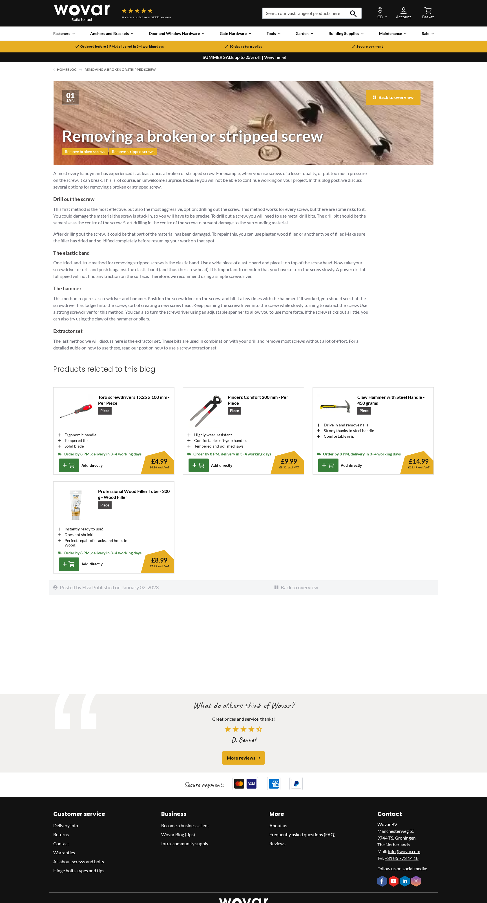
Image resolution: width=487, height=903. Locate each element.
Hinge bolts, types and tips (78, 870)
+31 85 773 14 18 (402, 858)
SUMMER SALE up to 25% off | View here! (245, 57)
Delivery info (65, 825)
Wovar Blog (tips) (178, 834)
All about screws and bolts (78, 861)
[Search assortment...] (354, 13)
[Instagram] (416, 881)
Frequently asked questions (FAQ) (302, 834)
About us (278, 825)
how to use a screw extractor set (185, 347)
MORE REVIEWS (241, 757)
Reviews (277, 843)
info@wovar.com (404, 851)
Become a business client (185, 825)
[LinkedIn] (405, 881)
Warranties (64, 852)
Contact (61, 843)
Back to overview (299, 587)
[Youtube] (394, 881)
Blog (72, 69)
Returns (61, 834)
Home (62, 69)
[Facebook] (383, 881)
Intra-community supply (184, 843)
